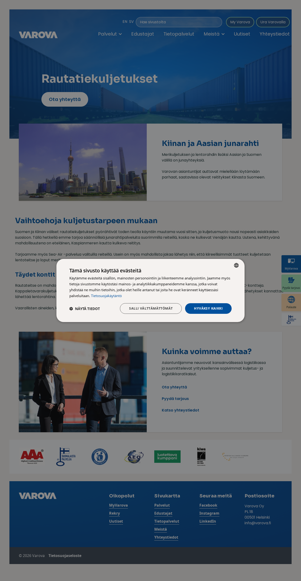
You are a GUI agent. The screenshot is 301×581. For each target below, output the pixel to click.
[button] (84, 308)
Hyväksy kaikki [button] (208, 308)
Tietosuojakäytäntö (106, 295)
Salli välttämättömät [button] (151, 308)
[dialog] (150, 290)
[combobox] (236, 265)
